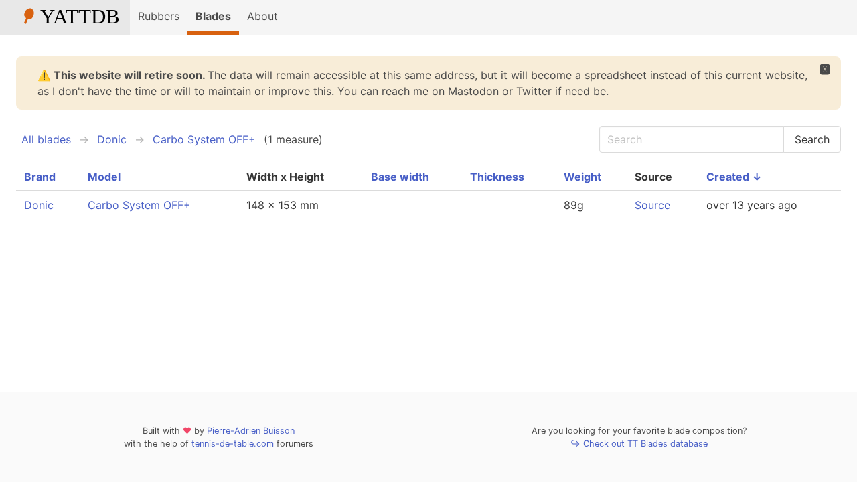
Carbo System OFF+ (204, 139)
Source (652, 205)
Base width (400, 176)
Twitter (534, 91)
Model (104, 176)
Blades (213, 16)
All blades (46, 139)
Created (734, 176)
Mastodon (473, 91)
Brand (40, 176)
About (262, 16)
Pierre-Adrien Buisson (251, 431)
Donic (112, 139)
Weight (582, 176)
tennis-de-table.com (232, 443)
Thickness (497, 176)
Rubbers (158, 16)
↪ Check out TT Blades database (639, 443)
